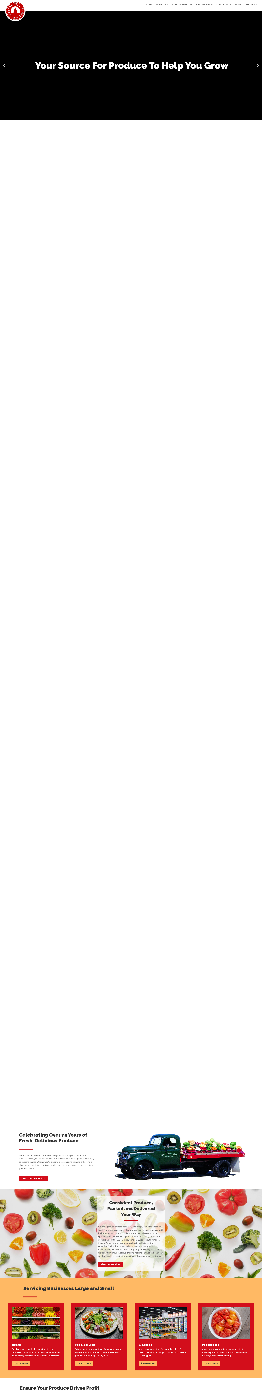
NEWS (238, 5)
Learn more (21, 1363)
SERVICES (161, 5)
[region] (131, 65)
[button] (4, 65)
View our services (110, 1264)
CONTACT (250, 5)
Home (149, 5)
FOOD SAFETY (223, 5)
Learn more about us (33, 1178)
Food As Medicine (182, 5)
